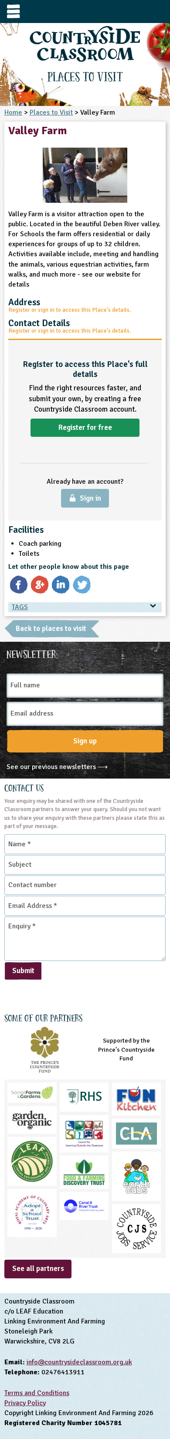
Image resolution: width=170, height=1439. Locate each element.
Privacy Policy (25, 1403)
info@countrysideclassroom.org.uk (79, 1362)
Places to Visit (51, 112)
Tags (20, 607)
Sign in (90, 498)
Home (13, 112)
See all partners (38, 1268)
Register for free (85, 427)
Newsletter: (32, 653)
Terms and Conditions (36, 1393)
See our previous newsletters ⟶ (57, 766)
